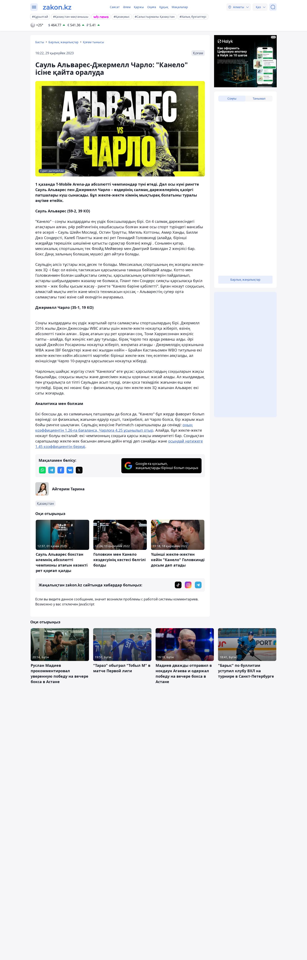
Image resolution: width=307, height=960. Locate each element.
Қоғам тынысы (93, 42)
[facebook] (61, 470)
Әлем (127, 7)
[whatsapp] (42, 470)
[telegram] (51, 470)
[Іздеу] (273, 7)
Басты (39, 42)
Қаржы (139, 7)
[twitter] (79, 470)
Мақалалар (180, 7)
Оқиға (151, 7)
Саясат (115, 7)
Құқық (163, 7)
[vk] (70, 470)
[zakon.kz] (57, 7)
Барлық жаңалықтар (63, 42)
